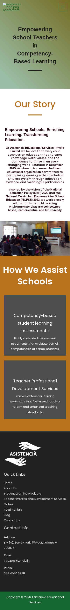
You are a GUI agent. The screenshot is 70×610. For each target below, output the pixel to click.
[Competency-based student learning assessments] (35, 325)
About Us (10, 488)
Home (8, 483)
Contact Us (12, 520)
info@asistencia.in (17, 561)
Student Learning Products (22, 494)
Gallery (9, 504)
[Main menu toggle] (63, 7)
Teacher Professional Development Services (35, 499)
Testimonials (13, 510)
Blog (7, 515)
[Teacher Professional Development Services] (35, 389)
